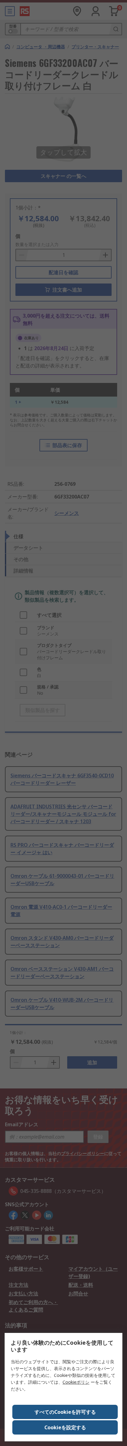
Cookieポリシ (76, 1382)
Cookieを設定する (65, 1427)
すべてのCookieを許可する (65, 1412)
